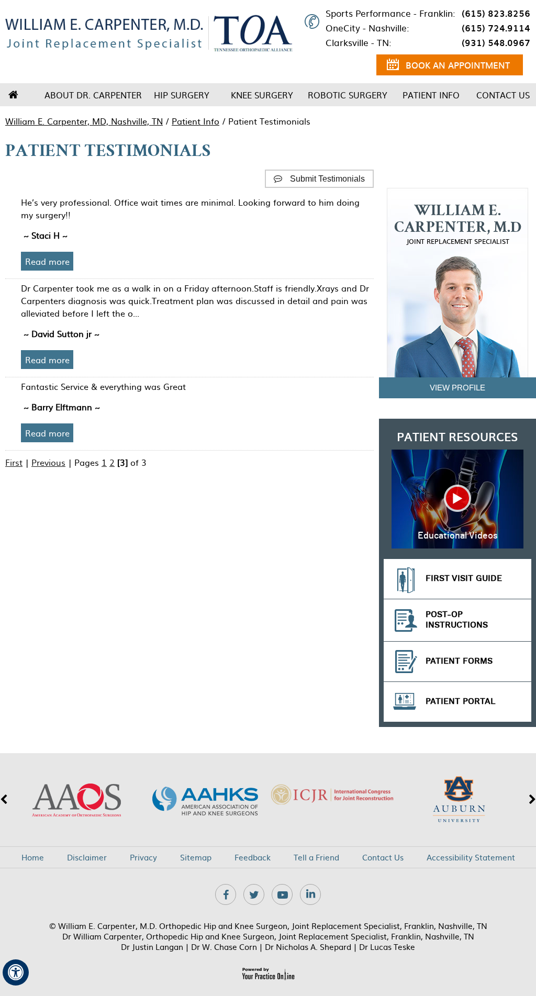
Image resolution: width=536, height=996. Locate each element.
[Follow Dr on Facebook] (225, 894)
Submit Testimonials (327, 178)
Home (13, 94)
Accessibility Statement (471, 857)
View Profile (457, 387)
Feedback (252, 857)
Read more (47, 261)
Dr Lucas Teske (387, 947)
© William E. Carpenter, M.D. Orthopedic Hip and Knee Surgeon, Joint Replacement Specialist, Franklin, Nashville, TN (268, 926)
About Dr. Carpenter (93, 94)
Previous (48, 462)
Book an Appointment (458, 65)
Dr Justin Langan (152, 947)
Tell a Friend (316, 857)
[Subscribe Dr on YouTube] (282, 894)
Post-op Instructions (457, 620)
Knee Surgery (262, 94)
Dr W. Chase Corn (224, 947)
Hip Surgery (181, 94)
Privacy (143, 857)
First (14, 462)
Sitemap (195, 857)
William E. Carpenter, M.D (457, 224)
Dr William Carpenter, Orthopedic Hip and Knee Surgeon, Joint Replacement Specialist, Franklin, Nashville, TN (268, 936)
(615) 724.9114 (496, 28)
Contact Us (503, 94)
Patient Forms (459, 661)
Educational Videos (458, 536)
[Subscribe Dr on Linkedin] (310, 894)
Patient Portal (461, 701)
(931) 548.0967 (496, 42)
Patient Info (431, 94)
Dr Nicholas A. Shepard (308, 947)
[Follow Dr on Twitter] (253, 894)
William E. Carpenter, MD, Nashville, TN (84, 121)
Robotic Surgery (347, 94)
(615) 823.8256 (496, 13)
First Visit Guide (464, 578)
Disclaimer (87, 857)
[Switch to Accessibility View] (16, 972)
